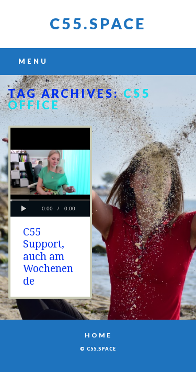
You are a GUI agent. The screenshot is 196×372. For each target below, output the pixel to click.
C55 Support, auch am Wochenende (48, 256)
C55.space (98, 23)
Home (98, 335)
